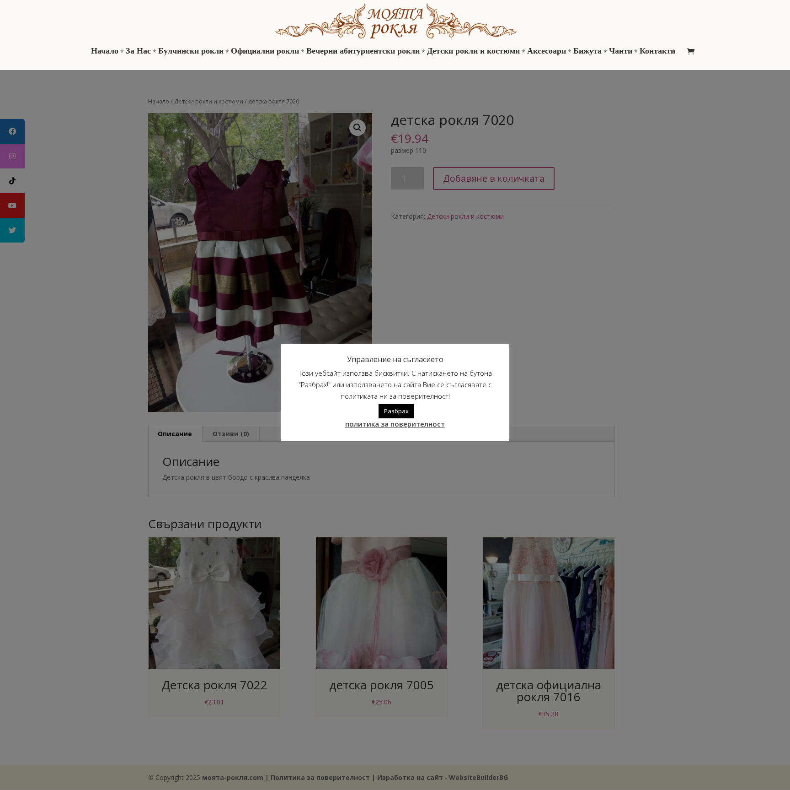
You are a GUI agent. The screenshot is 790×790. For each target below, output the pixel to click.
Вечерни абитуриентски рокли (363, 51)
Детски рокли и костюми (473, 51)
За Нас (138, 51)
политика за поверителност (395, 423)
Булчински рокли (191, 51)
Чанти (620, 51)
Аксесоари (546, 51)
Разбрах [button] (396, 411)
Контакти (657, 51)
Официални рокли (265, 51)
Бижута (587, 51)
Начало (104, 51)
